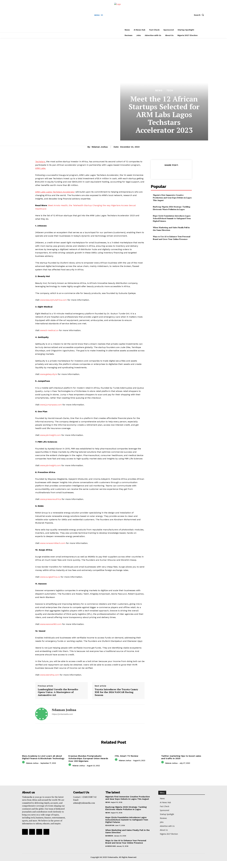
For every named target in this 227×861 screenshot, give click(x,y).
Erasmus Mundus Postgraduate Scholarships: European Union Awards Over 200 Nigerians (88, 758)
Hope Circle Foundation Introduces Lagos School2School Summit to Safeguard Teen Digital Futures (172, 218)
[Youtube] (46, 832)
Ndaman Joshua (100, 147)
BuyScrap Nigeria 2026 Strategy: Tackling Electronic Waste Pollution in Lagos (171, 208)
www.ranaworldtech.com (52, 543)
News (158, 90)
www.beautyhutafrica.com (53, 300)
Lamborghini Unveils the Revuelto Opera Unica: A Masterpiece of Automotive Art (58, 692)
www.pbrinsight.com (50, 435)
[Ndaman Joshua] (41, 714)
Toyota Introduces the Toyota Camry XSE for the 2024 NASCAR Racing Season (116, 692)
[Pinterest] (171, 171)
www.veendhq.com (49, 675)
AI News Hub (110, 846)
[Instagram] (57, 719)
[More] (183, 171)
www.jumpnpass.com (51, 404)
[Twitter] (62, 719)
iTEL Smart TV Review (126, 756)
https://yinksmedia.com (62, 714)
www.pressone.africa (50, 499)
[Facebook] (53, 719)
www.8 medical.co (49, 330)
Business (109, 836)
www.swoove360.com (51, 624)
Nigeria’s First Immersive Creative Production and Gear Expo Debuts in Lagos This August (172, 197)
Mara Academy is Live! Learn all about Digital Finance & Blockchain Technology (43, 757)
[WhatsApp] (177, 171)
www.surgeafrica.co (50, 577)
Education (109, 825)
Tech (169, 90)
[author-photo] (23, 763)
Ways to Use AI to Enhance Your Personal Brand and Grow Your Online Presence (171, 237)
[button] (199, 15)
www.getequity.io (48, 374)
